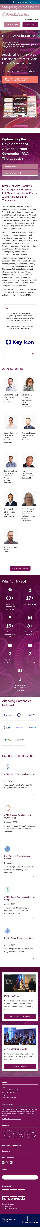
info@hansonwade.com (9, 1097)
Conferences (6, 1151)
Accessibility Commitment (10, 1208)
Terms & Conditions (8, 1204)
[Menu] (36, 15)
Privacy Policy (6, 1206)
